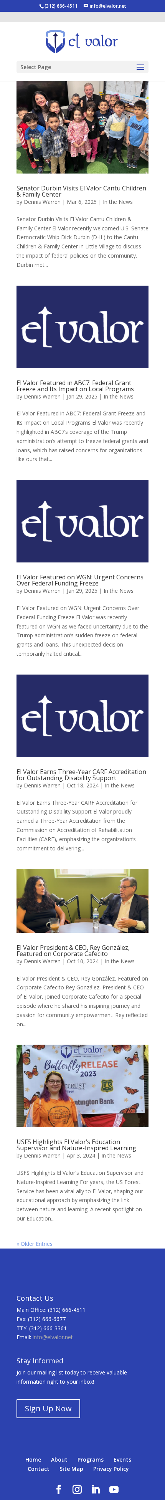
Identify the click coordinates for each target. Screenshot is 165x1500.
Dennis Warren (42, 201)
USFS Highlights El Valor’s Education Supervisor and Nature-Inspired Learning (76, 1145)
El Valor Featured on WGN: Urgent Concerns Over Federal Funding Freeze (80, 580)
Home (33, 1459)
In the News (118, 201)
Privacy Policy (111, 1468)
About (59, 1459)
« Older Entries (34, 1243)
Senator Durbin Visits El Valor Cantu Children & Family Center (81, 191)
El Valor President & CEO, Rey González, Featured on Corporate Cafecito (73, 950)
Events (122, 1459)
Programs (91, 1459)
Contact (39, 1468)
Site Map (71, 1468)
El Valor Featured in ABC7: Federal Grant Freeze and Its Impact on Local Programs (75, 386)
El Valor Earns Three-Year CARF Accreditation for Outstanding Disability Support (81, 774)
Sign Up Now (48, 1408)
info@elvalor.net (53, 1337)
